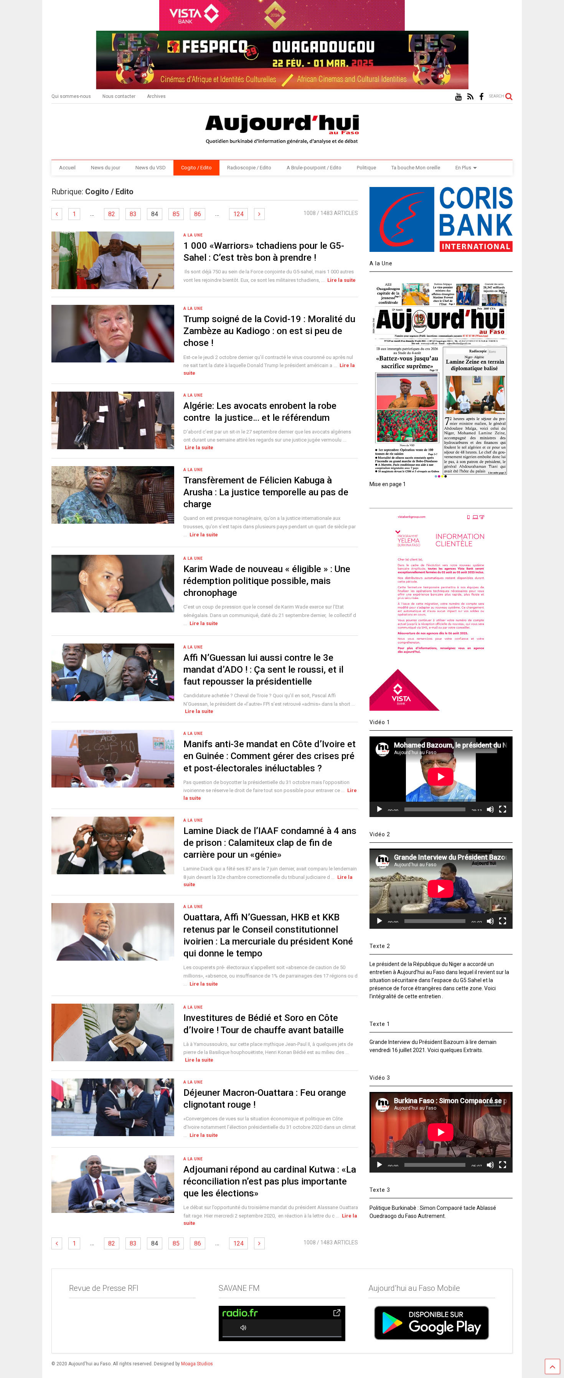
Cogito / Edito (196, 167)
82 (111, 214)
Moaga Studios (197, 1363)
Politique (366, 167)
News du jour (105, 167)
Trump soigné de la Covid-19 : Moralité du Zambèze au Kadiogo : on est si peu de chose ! (269, 331)
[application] (440, 776)
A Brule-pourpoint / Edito (314, 167)
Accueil (67, 167)
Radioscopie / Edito (249, 167)
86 (197, 214)
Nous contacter (118, 96)
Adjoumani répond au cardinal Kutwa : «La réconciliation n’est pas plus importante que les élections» (269, 1181)
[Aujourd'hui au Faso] (282, 128)
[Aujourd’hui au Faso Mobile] (431, 1323)
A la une (193, 235)
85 (176, 214)
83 (133, 214)
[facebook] (481, 97)
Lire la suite (341, 280)
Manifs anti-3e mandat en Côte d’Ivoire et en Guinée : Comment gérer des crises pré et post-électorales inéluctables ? (269, 756)
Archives (156, 96)
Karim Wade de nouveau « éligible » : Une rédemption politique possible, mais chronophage (266, 581)
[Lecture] (379, 809)
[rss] (470, 97)
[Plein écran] (502, 809)
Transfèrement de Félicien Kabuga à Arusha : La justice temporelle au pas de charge (265, 492)
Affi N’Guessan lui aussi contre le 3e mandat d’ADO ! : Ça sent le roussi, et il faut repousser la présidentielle (263, 669)
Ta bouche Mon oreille (415, 167)
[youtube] (458, 97)
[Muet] (490, 809)
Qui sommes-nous (71, 96)
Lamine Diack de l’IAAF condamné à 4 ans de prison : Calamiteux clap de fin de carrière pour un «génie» (269, 842)
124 (238, 214)
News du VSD (150, 167)
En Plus (463, 167)
